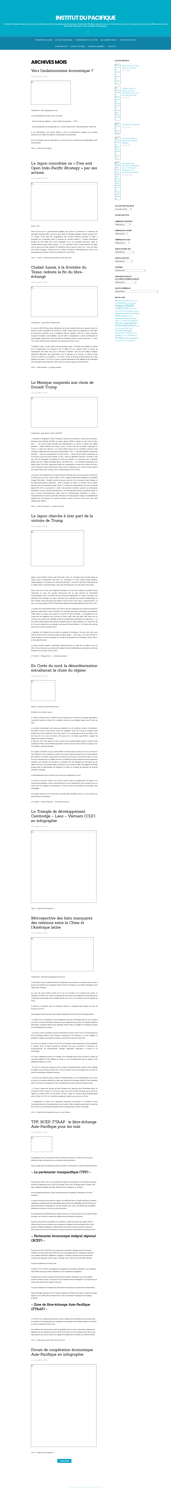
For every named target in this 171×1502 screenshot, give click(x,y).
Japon (117, 321)
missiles (138, 326)
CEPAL (128, 303)
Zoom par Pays (61, 46)
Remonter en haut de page (85, 1483)
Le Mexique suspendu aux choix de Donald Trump (62, 384)
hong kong (130, 316)
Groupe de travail (128, 40)
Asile (116, 303)
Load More (64, 1461)
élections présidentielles (129, 340)
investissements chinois (125, 318)
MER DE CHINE (122, 323)
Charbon (133, 303)
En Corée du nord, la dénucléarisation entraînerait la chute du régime (64, 668)
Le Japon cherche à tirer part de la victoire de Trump (62, 518)
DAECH (124, 311)
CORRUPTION (121, 308)
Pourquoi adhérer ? (96, 46)
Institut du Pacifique (84, 1491)
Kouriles (121, 320)
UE (124, 338)
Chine (119, 305)
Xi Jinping (117, 340)
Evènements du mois (43, 40)
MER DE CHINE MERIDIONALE (126, 324)
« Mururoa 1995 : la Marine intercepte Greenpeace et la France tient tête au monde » (130, 91)
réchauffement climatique (124, 333)
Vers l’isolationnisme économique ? (62, 70)
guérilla (124, 316)
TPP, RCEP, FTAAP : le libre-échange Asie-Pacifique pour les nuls (63, 1124)
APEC (131, 300)
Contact (112, 46)
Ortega (130, 328)
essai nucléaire (132, 313)
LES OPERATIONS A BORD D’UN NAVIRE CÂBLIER (129, 140)
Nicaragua (121, 328)
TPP (135, 335)
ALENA (126, 300)
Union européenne (132, 338)
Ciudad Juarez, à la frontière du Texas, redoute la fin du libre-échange (58, 272)
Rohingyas (128, 330)
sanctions (135, 333)
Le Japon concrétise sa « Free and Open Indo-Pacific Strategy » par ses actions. (64, 168)
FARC (118, 315)
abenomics (119, 301)
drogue (130, 311)
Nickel (126, 328)
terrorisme (124, 335)
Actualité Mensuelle (64, 40)
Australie (122, 303)
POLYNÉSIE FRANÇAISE (131, 125)
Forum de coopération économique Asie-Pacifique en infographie (62, 1352)
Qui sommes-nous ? (108, 40)
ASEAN (135, 300)
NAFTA (117, 328)
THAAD (131, 335)
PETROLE (119, 330)
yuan (122, 340)
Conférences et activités (86, 40)
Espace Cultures (78, 46)
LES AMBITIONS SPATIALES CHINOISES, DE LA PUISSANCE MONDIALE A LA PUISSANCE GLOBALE (131, 167)
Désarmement (120, 313)
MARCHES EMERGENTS (131, 320)
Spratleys (118, 335)
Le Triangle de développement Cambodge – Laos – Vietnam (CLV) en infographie (63, 816)
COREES (128, 305)
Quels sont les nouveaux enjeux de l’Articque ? (130, 67)
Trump (119, 337)
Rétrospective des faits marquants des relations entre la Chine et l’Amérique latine (61, 923)
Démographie (136, 311)
